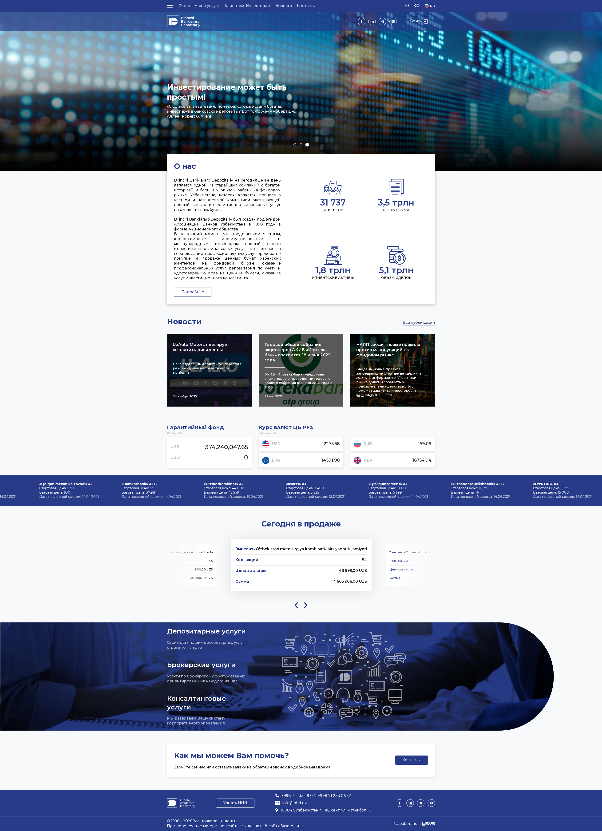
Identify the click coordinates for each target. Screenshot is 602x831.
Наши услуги (207, 6)
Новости (283, 6)
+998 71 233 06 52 (334, 795)
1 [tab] (295, 144)
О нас (184, 6)
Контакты (306, 6)
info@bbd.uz (294, 803)
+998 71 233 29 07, (298, 795)
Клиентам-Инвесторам (247, 6)
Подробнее (192, 292)
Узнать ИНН (235, 803)
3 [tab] (307, 144)
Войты (416, 21)
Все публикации (419, 322)
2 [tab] (301, 144)
